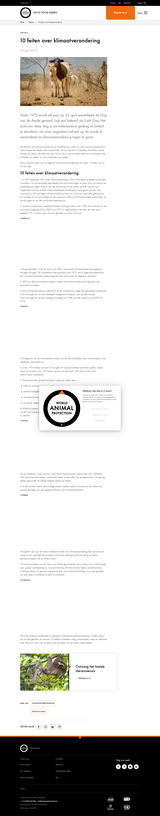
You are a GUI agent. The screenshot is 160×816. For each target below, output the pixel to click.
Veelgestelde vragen (63, 771)
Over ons (24, 759)
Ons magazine (25, 771)
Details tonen (100, 420)
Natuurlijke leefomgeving (43, 703)
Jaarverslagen (25, 765)
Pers (57, 778)
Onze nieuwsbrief (26, 778)
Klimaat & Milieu (38, 712)
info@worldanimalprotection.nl (47, 801)
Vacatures (59, 765)
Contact (59, 759)
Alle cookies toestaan (100, 409)
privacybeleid (109, 397)
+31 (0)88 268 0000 (29, 801)
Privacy (22, 789)
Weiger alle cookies (100, 415)
